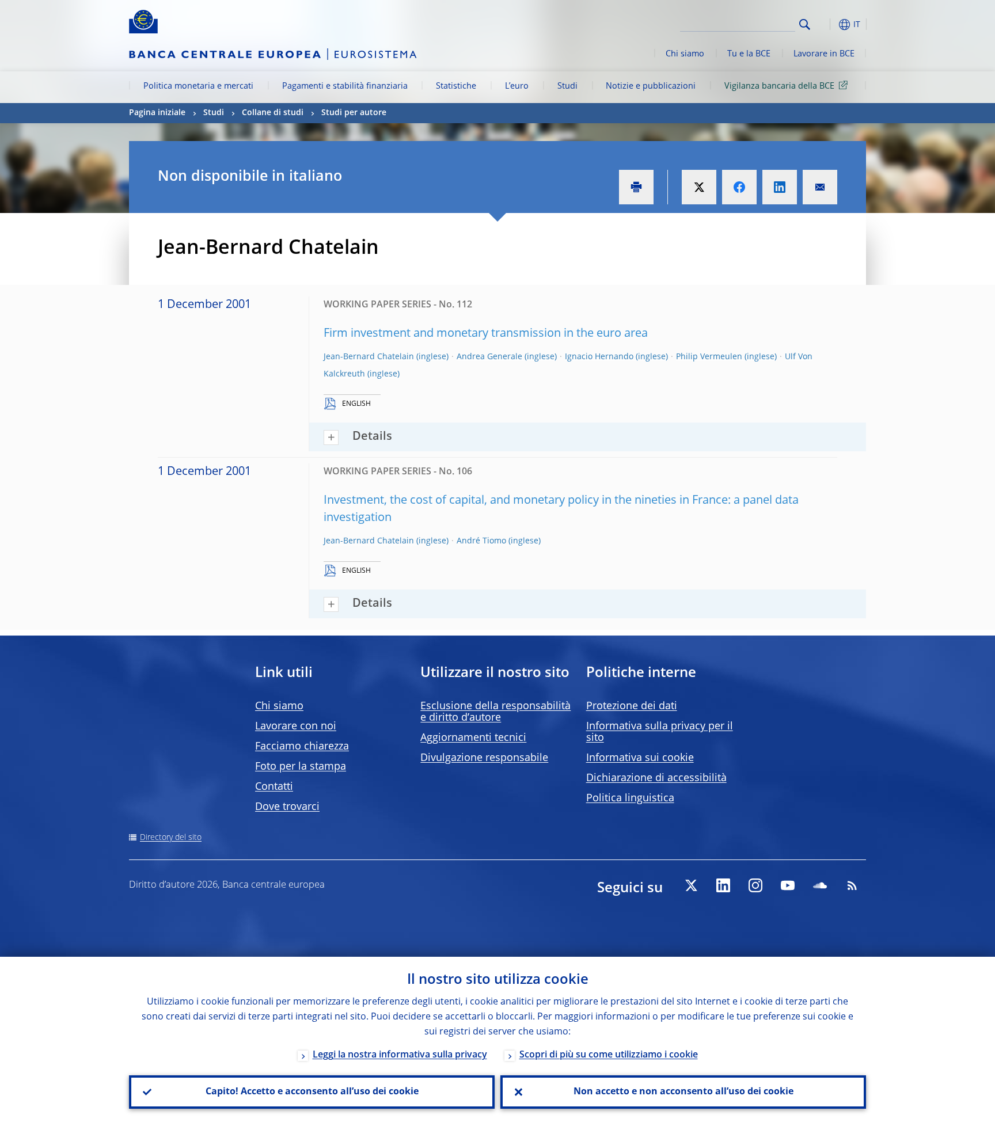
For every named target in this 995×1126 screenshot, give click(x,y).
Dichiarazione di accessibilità (656, 778)
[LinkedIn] (723, 885)
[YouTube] (788, 885)
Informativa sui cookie (640, 758)
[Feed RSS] (852, 885)
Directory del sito (171, 838)
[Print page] (636, 187)
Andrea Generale (489, 357)
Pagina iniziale (157, 113)
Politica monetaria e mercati (198, 86)
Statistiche (456, 86)
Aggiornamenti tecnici (473, 738)
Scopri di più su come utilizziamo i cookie (608, 1055)
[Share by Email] (820, 187)
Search (804, 24)
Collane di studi (272, 113)
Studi (567, 86)
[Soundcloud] (820, 885)
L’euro (517, 86)
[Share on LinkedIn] (779, 187)
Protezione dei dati (631, 706)
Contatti (274, 787)
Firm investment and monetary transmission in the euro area (486, 334)
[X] (691, 885)
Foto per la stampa (300, 767)
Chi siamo (685, 54)
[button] (825, 24)
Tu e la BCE (748, 54)
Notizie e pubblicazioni (651, 86)
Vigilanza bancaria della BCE (779, 86)
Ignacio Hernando (599, 357)
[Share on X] (699, 187)
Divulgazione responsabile (484, 758)
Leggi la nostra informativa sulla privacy (400, 1055)
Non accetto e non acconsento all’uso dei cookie (683, 1092)
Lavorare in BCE (824, 54)
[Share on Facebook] (739, 187)
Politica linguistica (630, 798)
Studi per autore (353, 113)
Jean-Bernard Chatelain (369, 357)
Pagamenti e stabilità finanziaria (345, 86)
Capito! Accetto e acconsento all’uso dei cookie (312, 1092)
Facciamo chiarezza (302, 746)
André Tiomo (481, 541)
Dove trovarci (287, 807)
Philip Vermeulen (709, 357)
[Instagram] (755, 885)
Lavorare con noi (295, 726)
